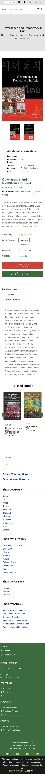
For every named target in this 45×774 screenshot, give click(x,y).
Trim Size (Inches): (11, 166)
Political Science (10, 562)
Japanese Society (11, 617)
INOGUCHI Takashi (13, 187)
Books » (4, 647)
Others (6, 530)
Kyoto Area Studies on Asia (15, 620)
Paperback (7, 591)
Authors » (6, 651)
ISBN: (9, 171)
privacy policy (16, 771)
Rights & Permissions (11, 730)
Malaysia (7, 520)
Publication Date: (12, 160)
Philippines (8, 510)
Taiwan (6, 506)
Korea (5, 503)
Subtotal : (6, 256)
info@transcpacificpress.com (14, 675)
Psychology (8, 566)
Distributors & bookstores (13, 715)
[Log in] (20, 2)
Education (7, 549)
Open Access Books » (16, 479)
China (5, 499)
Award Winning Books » (17, 474)
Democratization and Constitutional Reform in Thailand (12, 432)
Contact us (7, 692)
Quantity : (6, 250)
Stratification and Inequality (15, 627)
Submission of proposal (12, 668)
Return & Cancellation (11, 726)
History (6, 552)
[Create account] (25, 2)
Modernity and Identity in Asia (16, 624)
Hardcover (7, 588)
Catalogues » (7, 655)
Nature (6, 559)
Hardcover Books (18, 35)
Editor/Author (9, 294)
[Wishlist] (31, 2)
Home (4, 35)
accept (30, 771)
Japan (5, 496)
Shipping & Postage (10, 711)
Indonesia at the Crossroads (32, 428)
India (5, 526)
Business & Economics (13, 545)
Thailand (7, 513)
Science (6, 569)
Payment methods (10, 707)
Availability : (8, 234)
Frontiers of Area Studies (14, 614)
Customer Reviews (12, 299)
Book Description (10, 289)
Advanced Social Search (14, 610)
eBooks (6, 595)
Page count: (12, 156)
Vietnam (6, 516)
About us (6, 688)
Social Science (9, 572)
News (5, 696)
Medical (6, 555)
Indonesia (7, 523)
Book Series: (8, 191)
